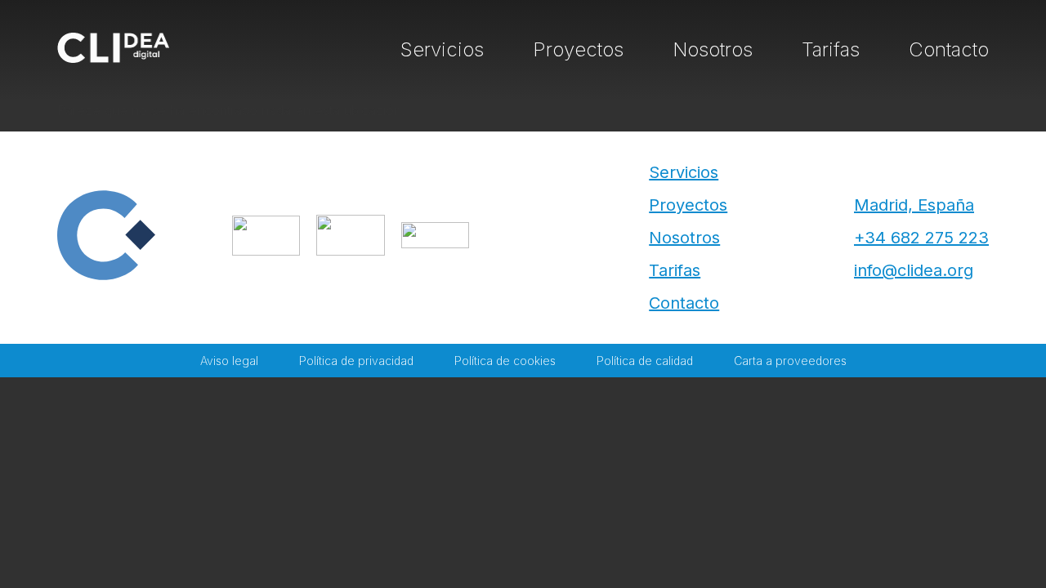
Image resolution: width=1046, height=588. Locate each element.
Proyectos (578, 49)
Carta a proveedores (790, 361)
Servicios (442, 49)
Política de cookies (505, 361)
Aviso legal (229, 361)
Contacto (949, 49)
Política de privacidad (356, 361)
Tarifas (831, 49)
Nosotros (713, 49)
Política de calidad (645, 361)
